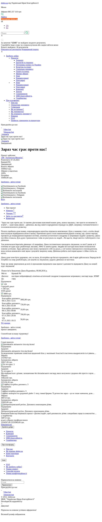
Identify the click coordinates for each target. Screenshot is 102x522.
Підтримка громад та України (28, 65)
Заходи (19, 91)
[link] (51, 186)
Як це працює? (17, 109)
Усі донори (5, 323)
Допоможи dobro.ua (9, 19)
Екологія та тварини (24, 63)
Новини (14, 116)
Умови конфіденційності (16, 473)
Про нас (14, 103)
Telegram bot (8, 132)
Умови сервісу (12, 469)
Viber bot (7, 129)
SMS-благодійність (24, 96)
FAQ (13, 118)
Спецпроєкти (21, 94)
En (7, 28)
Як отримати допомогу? (21, 114)
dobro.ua (4, 3)
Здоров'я (19, 60)
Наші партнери (12, 453)
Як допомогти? (17, 112)
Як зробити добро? (14, 467)
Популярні (20, 80)
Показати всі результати (11, 49)
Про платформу (12, 100)
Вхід (3, 199)
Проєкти (14, 58)
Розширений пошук (30, 49)
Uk (7, 26)
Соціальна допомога (24, 69)
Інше (3, 460)
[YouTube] (1, 489)
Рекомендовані (22, 78)
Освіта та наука (22, 71)
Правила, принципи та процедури (25, 120)
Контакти (10, 456)
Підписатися (6, 485)
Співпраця (15, 107)
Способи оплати (13, 471)
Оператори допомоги (20, 105)
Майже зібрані (22, 74)
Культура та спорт (23, 67)
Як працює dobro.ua (14, 451)
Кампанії (20, 89)
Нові (18, 76)
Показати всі (6, 424)
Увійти (4, 17)
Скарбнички (21, 98)
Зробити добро (12, 56)
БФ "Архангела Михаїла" (12, 158)
